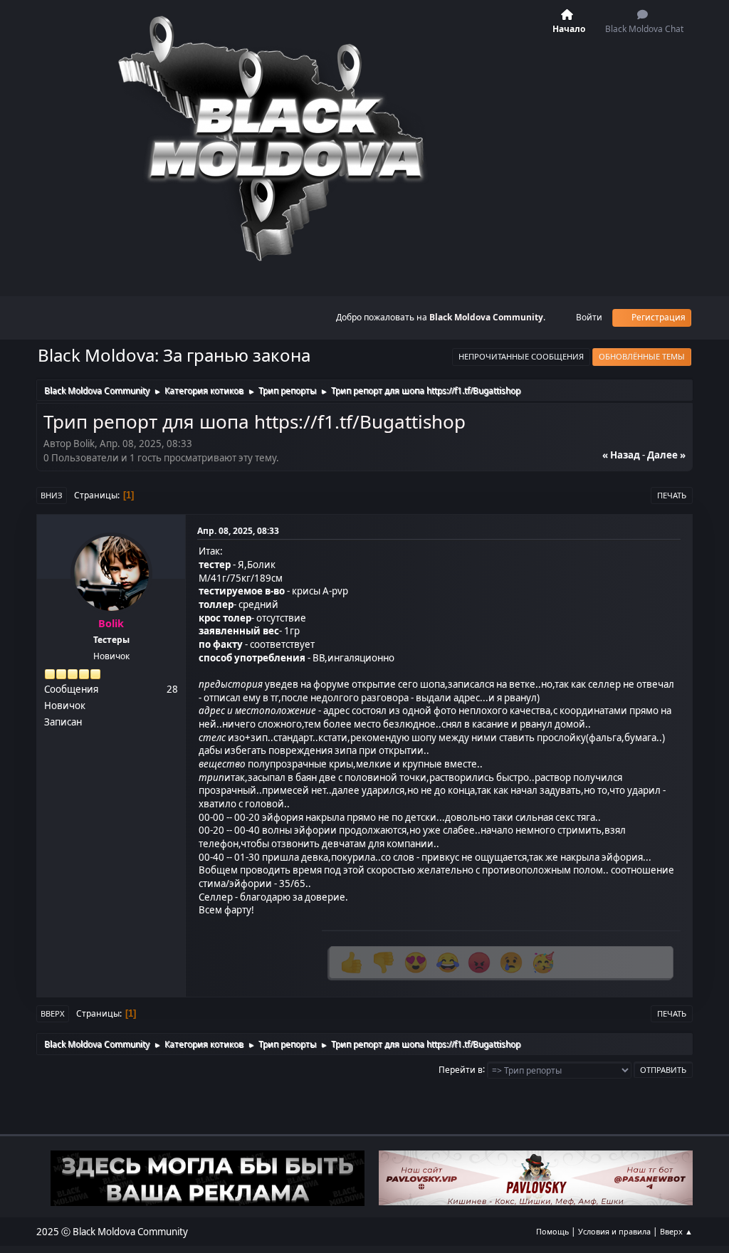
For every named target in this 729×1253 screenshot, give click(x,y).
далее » (666, 455)
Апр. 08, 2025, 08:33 (238, 531)
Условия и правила (614, 1231)
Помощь (552, 1231)
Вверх (53, 1013)
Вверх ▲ (676, 1231)
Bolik (111, 623)
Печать (671, 495)
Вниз (52, 495)
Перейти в (461, 1069)
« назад (621, 455)
